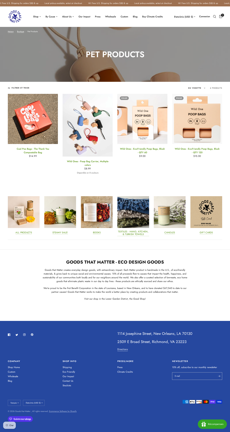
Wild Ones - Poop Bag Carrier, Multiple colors (87, 163)
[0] (220, 16)
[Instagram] (26, 334)
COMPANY (14, 361)
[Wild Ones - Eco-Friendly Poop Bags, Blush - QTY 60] (142, 119)
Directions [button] (122, 349)
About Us (67, 16)
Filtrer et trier (20, 87)
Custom (124, 16)
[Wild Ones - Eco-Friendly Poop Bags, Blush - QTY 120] (197, 119)
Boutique (20, 31)
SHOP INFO (70, 361)
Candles (169, 232)
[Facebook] (11, 334)
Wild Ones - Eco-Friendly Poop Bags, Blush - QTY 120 (197, 150)
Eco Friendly (69, 372)
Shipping (67, 367)
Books (97, 232)
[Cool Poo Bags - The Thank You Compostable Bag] (33, 119)
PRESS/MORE (125, 361)
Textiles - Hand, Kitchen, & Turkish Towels (133, 233)
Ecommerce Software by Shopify (63, 411)
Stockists (67, 385)
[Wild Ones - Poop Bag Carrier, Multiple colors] (88, 125)
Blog (135, 16)
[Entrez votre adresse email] (219, 376)
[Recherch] (215, 16)
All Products (23, 232)
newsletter (212, 367)
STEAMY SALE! (60, 232)
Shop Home (14, 367)
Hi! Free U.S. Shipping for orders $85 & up (101, 3)
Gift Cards (206, 232)
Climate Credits (125, 372)
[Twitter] (18, 334)
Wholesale (110, 16)
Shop (35, 16)
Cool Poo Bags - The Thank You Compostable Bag (33, 150)
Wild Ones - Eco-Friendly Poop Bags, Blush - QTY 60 (142, 150)
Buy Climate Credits (152, 16)
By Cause (50, 16)
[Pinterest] (34, 334)
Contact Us (68, 381)
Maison (11, 31)
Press (97, 16)
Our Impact (84, 16)
